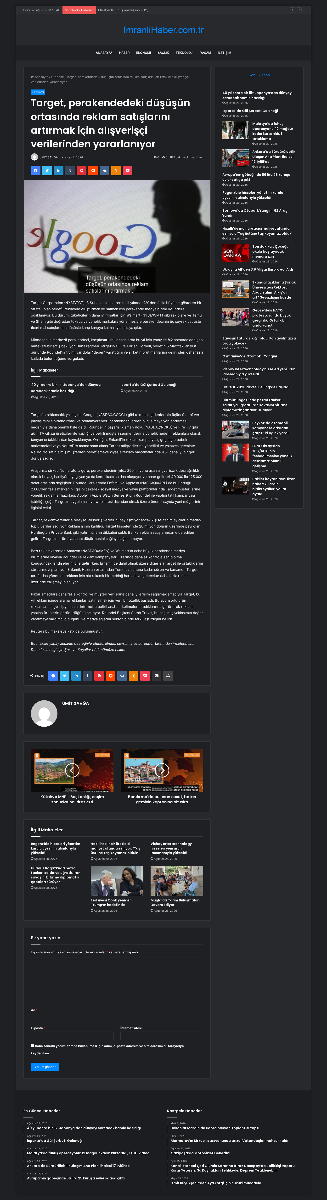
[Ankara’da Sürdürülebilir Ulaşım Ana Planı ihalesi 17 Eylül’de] (235, 158)
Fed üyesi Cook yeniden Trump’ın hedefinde (111, 902)
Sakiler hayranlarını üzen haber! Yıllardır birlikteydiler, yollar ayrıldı (273, 486)
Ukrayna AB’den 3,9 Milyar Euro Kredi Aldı (257, 269)
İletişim (224, 53)
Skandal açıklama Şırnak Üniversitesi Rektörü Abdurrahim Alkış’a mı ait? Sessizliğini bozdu (274, 290)
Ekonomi (143, 53)
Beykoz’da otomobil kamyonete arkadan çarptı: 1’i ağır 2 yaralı (270, 428)
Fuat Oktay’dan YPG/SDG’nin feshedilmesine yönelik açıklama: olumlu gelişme (272, 456)
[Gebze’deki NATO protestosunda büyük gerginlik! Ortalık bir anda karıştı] (235, 317)
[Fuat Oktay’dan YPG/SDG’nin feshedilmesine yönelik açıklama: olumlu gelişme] (235, 452)
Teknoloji (184, 53)
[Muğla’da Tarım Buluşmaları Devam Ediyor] (177, 881)
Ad (34, 1010)
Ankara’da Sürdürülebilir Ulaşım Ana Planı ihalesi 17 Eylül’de (273, 156)
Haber (124, 53)
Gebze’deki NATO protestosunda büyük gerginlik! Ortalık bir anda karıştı (271, 318)
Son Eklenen (259, 75)
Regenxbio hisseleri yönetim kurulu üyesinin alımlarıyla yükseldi (55, 848)
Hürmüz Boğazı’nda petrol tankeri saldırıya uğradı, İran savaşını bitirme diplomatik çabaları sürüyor (55, 875)
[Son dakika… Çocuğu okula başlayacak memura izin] (235, 253)
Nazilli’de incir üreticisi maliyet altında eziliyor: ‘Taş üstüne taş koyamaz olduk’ (115, 848)
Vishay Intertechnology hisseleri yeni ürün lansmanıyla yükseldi (171, 848)
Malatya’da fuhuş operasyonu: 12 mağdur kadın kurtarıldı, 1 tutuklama (149, 10)
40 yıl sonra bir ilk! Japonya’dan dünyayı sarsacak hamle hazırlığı (257, 95)
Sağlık (163, 53)
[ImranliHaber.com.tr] (163, 30)
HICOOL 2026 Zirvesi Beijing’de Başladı (255, 387)
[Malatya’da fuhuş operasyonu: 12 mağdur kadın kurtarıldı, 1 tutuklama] (235, 130)
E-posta (38, 1028)
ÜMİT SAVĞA (48, 157)
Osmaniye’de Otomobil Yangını (249, 356)
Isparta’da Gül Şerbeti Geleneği (148, 384)
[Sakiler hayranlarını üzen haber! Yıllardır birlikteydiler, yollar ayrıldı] (235, 485)
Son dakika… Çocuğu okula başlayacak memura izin (270, 251)
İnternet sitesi (131, 1028)
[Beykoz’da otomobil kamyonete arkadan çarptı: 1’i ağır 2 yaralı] (235, 430)
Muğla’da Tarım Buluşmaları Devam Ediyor (175, 902)
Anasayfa (104, 53)
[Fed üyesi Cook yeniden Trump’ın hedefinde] (117, 881)
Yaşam (205, 53)
